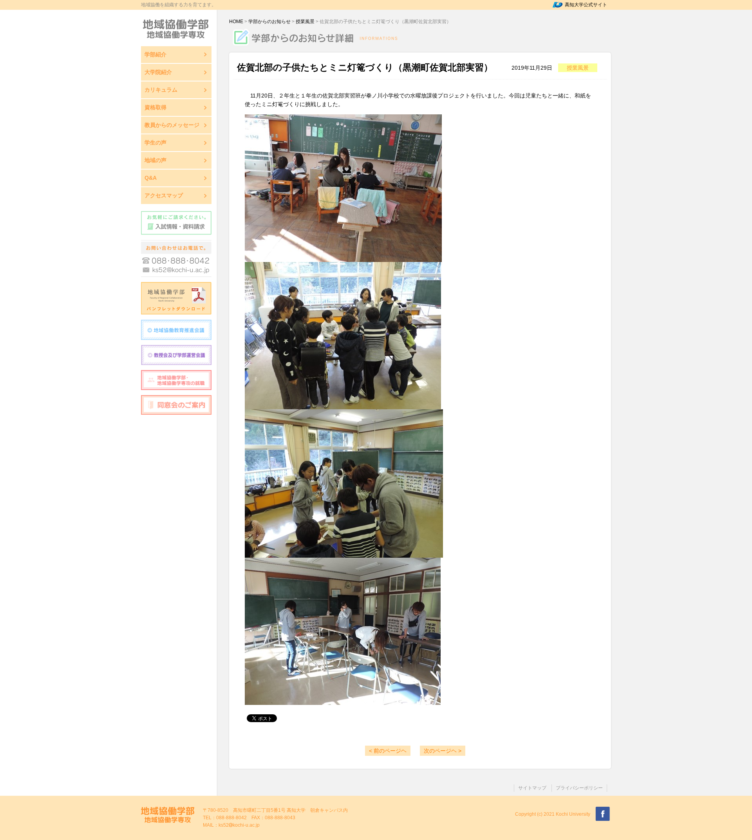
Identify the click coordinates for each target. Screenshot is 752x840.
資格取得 (155, 107)
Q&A (151, 178)
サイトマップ (532, 788)
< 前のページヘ (388, 751)
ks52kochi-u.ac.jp (239, 825)
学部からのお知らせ (269, 21)
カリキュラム (161, 90)
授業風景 (305, 21)
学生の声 (155, 142)
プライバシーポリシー (579, 788)
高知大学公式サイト (586, 4)
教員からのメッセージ (172, 125)
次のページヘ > (442, 751)
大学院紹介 (158, 72)
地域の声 (155, 160)
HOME (236, 21)
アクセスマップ (164, 195)
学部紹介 (155, 54)
